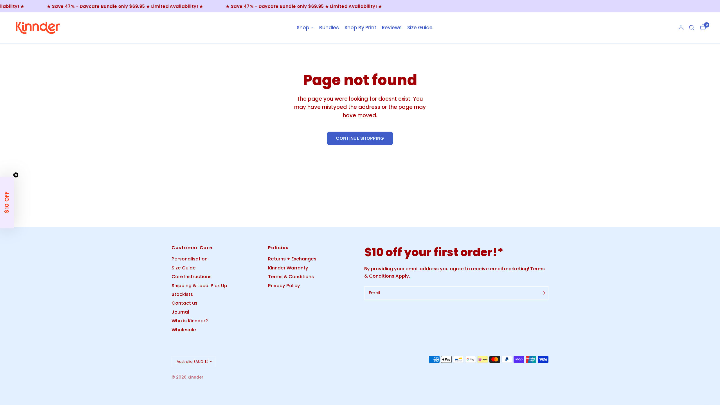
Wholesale (184, 330)
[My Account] (681, 27)
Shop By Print (360, 27)
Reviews (392, 27)
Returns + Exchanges (292, 259)
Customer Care (192, 248)
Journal (180, 312)
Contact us (184, 303)
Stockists (182, 294)
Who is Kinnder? (190, 321)
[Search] (691, 27)
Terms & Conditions (291, 276)
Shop (303, 27)
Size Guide (420, 27)
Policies (278, 248)
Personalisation (190, 259)
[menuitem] (305, 28)
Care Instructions (192, 276)
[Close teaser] (16, 175)
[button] (7, 202)
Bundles (329, 27)
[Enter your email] (542, 293)
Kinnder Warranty (288, 268)
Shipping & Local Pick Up (199, 285)
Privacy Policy (284, 285)
